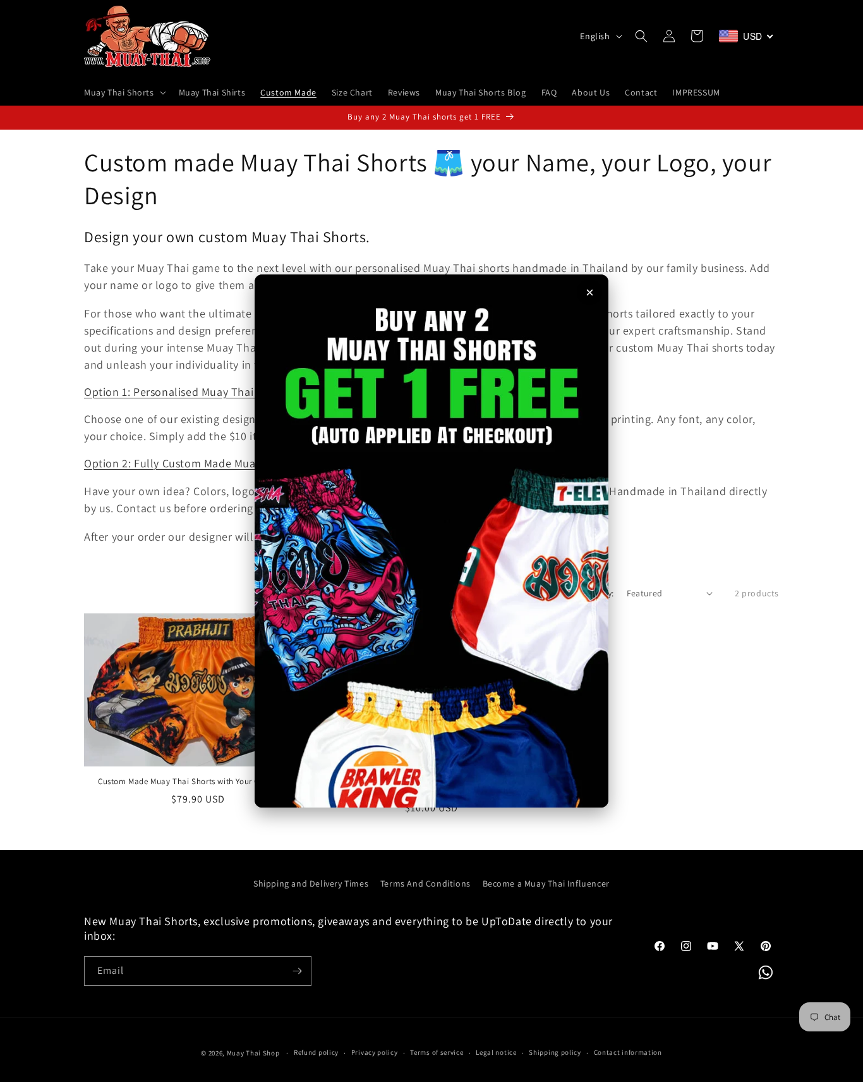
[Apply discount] (431, 541)
